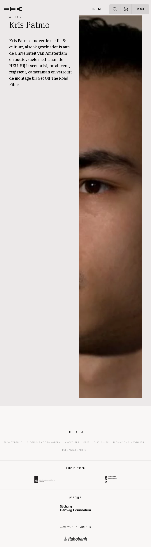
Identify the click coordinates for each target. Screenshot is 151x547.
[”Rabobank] (75, 538)
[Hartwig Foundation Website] (75, 509)
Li (82, 431)
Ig (76, 431)
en (94, 9)
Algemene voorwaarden (44, 442)
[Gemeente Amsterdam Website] (111, 480)
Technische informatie (129, 442)
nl (100, 9)
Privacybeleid (13, 442)
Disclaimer (101, 442)
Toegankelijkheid (74, 450)
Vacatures (72, 442)
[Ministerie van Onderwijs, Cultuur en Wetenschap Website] (44, 480)
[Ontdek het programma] (114, 9)
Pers (86, 442)
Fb (69, 431)
